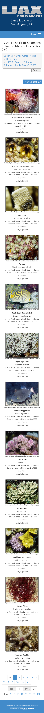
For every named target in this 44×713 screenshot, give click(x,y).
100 (38, 694)
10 (17, 682)
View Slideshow (33, 81)
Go (34, 688)
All (11, 694)
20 (26, 694)
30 (30, 694)
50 (34, 694)
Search (36, 70)
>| (28, 682)
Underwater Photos (26, 55)
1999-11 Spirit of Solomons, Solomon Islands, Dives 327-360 (20, 64)
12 (22, 694)
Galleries (8, 55)
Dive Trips (11, 58)
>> (23, 682)
